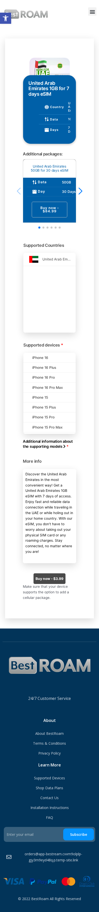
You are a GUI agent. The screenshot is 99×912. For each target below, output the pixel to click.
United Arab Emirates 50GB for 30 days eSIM (49, 168)
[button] (5, 18)
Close (27, 54)
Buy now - (49, 209)
